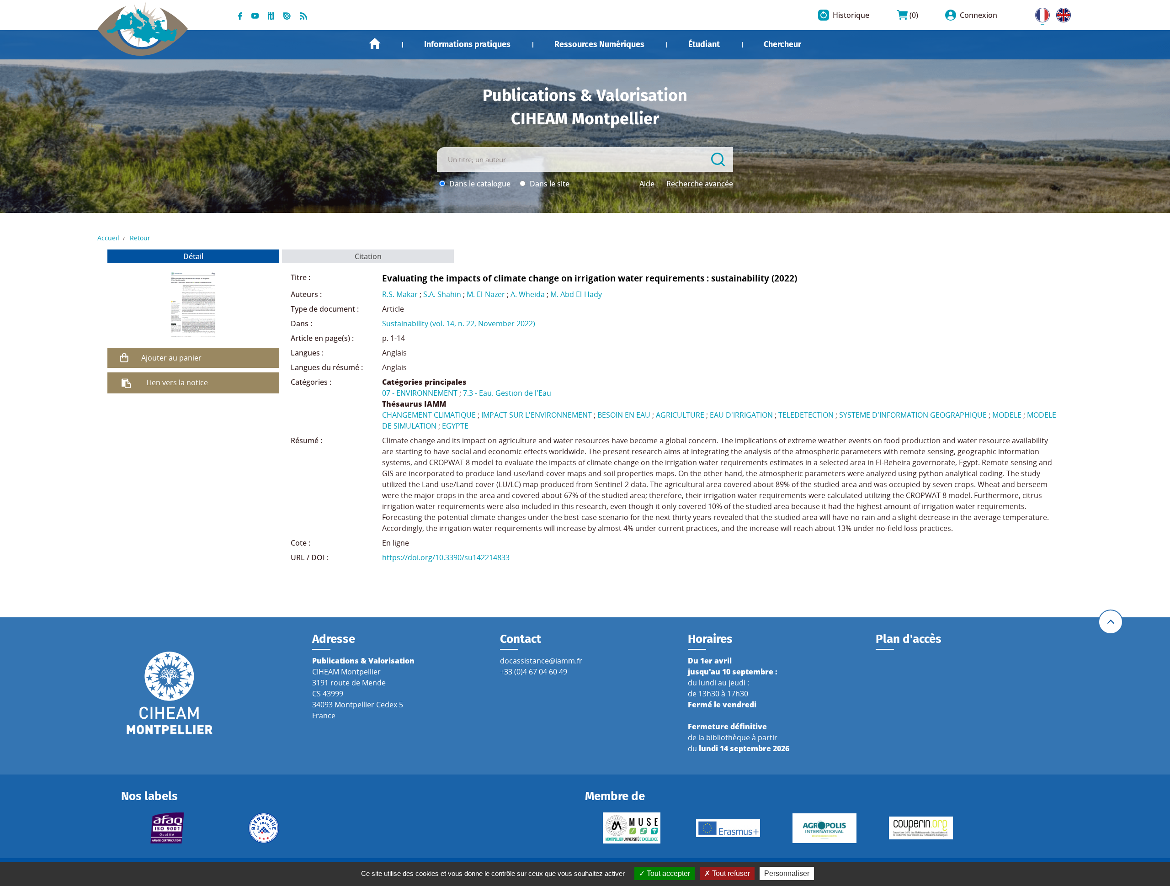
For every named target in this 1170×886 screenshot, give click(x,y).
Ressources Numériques (599, 44)
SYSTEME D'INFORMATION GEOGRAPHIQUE (913, 415)
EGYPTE (455, 426)
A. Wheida (528, 294)
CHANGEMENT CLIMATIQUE (429, 415)
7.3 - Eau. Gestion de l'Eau (507, 393)
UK (1061, 13)
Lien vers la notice (177, 382)
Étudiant (704, 44)
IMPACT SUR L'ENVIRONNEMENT (536, 415)
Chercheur (782, 44)
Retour (140, 237)
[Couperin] (920, 828)
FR (1039, 13)
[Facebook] (240, 15)
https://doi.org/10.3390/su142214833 (446, 557)
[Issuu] (287, 15)
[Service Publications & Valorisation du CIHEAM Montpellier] (142, 24)
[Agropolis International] (824, 828)
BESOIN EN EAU (623, 415)
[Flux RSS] (303, 15)
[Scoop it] (271, 15)
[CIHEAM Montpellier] (169, 692)
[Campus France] (264, 828)
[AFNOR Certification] (167, 828)
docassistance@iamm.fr (541, 661)
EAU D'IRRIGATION (741, 415)
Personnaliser (786, 873)
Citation (368, 256)
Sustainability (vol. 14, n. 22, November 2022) (458, 323)
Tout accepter (667, 873)
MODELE (1006, 415)
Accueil (374, 43)
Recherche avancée (699, 184)
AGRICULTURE (680, 415)
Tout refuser (730, 873)
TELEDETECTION (806, 415)
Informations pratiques (467, 44)
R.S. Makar (400, 294)
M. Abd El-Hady (576, 294)
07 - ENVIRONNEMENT (419, 393)
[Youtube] (255, 15)
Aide (646, 184)
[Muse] (631, 828)
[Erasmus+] (727, 828)
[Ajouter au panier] (124, 358)
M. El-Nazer (486, 294)
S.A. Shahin (442, 294)
